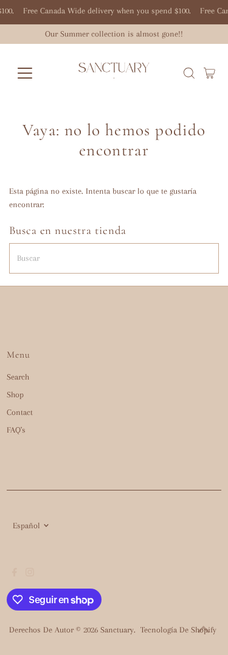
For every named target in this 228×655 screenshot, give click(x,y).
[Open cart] (209, 73)
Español (26, 525)
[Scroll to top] (204, 630)
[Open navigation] (34, 73)
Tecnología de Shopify (178, 629)
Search (18, 376)
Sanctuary (117, 629)
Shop (15, 394)
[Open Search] (189, 73)
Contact (20, 412)
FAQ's (16, 429)
